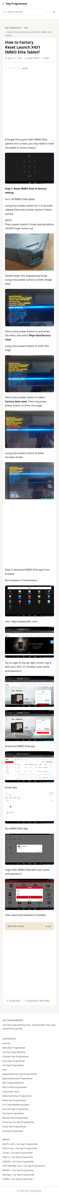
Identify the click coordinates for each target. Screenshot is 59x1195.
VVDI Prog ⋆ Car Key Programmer (19, 1148)
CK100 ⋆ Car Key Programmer (17, 1152)
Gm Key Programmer (13, 1065)
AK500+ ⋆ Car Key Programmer (18, 1170)
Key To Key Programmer (14, 1087)
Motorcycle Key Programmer (17, 1095)
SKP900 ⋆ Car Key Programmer (18, 1161)
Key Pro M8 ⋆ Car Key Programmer (20, 1144)
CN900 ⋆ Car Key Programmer (17, 1179)
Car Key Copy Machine (13, 1052)
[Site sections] (54, 12)
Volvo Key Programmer (14, 1126)
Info (26, 27)
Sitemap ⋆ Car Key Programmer (18, 1174)
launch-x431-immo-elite (38, 1000)
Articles (6, 1043)
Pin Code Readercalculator (16, 1104)
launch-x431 (15, 1000)
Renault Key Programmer (15, 1117)
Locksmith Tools (10, 1091)
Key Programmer (16, 3)
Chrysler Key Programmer (15, 1056)
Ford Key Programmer (13, 1060)
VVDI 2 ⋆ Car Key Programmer (17, 1157)
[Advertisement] (29, 103)
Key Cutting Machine (13, 1082)
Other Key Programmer (14, 1100)
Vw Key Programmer (12, 1131)
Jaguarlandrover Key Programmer (19, 1073)
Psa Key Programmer (13, 1113)
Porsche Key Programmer (15, 1109)
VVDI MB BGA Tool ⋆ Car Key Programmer (23, 1165)
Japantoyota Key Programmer (17, 1078)
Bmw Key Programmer (13, 1047)
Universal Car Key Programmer (18, 1122)
